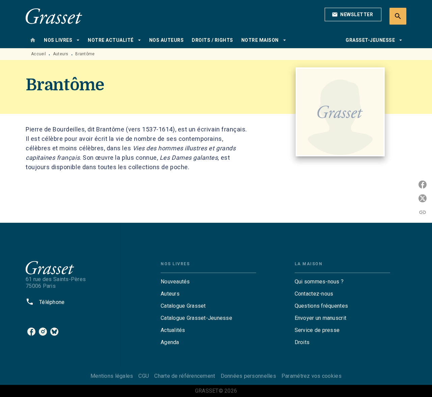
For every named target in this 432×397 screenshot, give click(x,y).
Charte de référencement (184, 376)
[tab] (33, 40)
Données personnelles (248, 376)
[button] (353, 14)
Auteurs (61, 54)
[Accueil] (54, 16)
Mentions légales (111, 376)
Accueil (38, 54)
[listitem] (31, 331)
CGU (143, 376)
